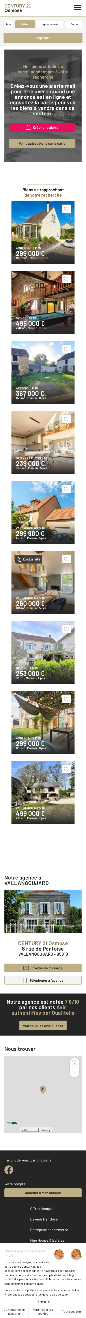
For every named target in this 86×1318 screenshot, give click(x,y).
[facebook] (8, 1169)
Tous (8, 24)
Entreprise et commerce (49, 1230)
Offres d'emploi (42, 1208)
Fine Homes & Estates (47, 1240)
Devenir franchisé (44, 1219)
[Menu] (78, 7)
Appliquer (43, 38)
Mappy (46, 1130)
